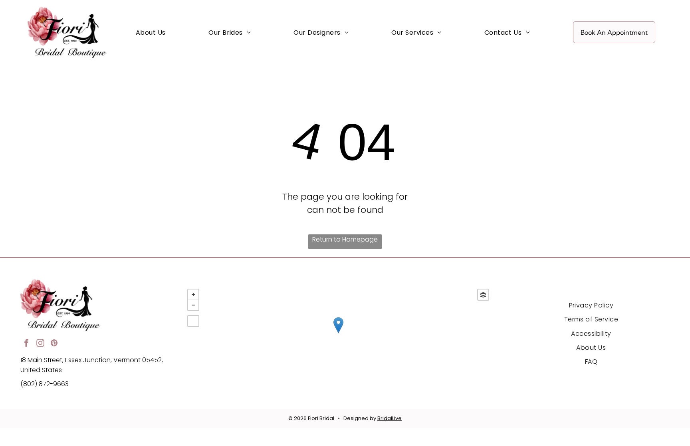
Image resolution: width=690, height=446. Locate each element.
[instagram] (40, 344)
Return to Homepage (345, 239)
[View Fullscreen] (193, 321)
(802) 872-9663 (44, 384)
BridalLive (389, 418)
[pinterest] (54, 344)
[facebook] (26, 344)
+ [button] (193, 294)
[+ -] (338, 333)
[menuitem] (151, 32)
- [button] (193, 305)
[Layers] (483, 294)
